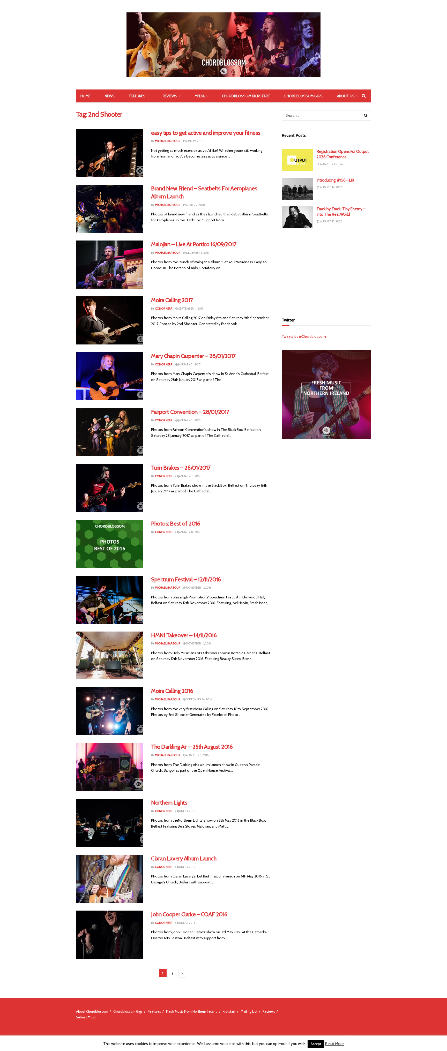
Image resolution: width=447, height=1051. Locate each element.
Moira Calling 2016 (172, 690)
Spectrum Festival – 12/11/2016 (186, 579)
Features (137, 96)
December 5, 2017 (197, 252)
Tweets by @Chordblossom (304, 336)
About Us (346, 96)
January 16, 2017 (189, 532)
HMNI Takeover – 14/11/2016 (184, 635)
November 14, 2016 (198, 587)
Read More (334, 1043)
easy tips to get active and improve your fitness (205, 132)
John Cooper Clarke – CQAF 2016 (189, 914)
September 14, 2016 (198, 699)
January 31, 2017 (189, 364)
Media (200, 96)
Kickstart (229, 1011)
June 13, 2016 (186, 811)
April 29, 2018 (195, 205)
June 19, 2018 (194, 141)
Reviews (170, 96)
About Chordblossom (92, 1011)
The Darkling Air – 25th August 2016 (192, 746)
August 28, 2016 (196, 755)
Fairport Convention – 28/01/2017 (190, 411)
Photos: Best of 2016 (175, 523)
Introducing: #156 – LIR (335, 180)
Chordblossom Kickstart (246, 96)
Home (85, 96)
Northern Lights (169, 802)
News (110, 96)
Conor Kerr (164, 308)
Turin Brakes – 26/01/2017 (181, 467)
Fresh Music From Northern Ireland (192, 1011)
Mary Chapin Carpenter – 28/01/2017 (193, 355)
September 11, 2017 (191, 308)
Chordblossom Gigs (303, 96)
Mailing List (249, 1011)
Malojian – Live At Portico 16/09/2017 (193, 244)
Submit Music (86, 1017)
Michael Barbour (167, 141)
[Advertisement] (326, 271)
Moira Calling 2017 (172, 300)
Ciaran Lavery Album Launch (184, 858)
